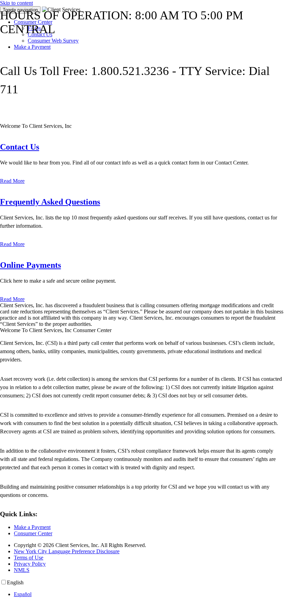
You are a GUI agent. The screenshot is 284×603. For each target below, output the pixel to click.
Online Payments (30, 265)
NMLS (21, 570)
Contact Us (19, 146)
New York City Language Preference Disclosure (66, 551)
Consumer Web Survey (53, 41)
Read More (12, 181)
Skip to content (16, 3)
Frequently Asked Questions (50, 201)
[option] (149, 594)
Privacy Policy (30, 564)
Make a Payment (32, 47)
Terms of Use (28, 557)
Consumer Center (33, 533)
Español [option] (23, 594)
